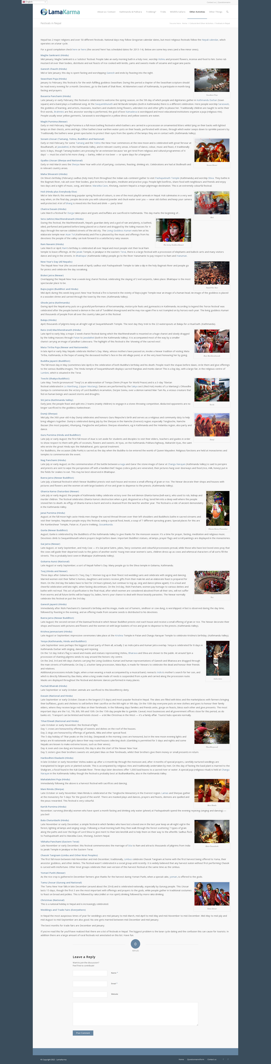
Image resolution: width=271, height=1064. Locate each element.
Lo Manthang (71, 386)
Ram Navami (48, 244)
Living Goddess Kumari (119, 230)
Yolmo (97, 142)
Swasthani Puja (49, 78)
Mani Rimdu (47, 789)
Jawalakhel (63, 146)
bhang (69, 203)
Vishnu (161, 59)
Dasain (44, 695)
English (28, 2)
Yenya (44, 641)
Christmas (46, 900)
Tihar (44, 721)
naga (122, 464)
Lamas (164, 793)
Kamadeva (131, 111)
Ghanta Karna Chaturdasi (55, 491)
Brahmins (59, 111)
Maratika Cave (100, 185)
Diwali (51, 721)
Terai (123, 251)
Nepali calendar (210, 39)
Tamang (80, 142)
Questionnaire (224, 2)
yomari (173, 876)
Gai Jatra (45, 543)
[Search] (227, 12)
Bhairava (133, 653)
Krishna (119, 635)
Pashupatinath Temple (167, 178)
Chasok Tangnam (51, 855)
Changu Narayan (176, 464)
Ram (64, 248)
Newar (62, 121)
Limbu (65, 855)
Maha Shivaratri (49, 174)
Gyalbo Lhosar (49, 160)
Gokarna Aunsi (49, 561)
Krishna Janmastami (52, 631)
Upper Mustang (88, 386)
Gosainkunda (106, 524)
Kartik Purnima (49, 806)
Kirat (84, 855)
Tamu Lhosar (48, 882)
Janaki (79, 251)
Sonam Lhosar (49, 138)
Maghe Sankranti (50, 55)
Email (114, 983)
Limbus (128, 859)
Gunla (44, 530)
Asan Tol (70, 234)
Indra (160, 672)
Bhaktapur (81, 255)
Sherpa (75, 164)
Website (114, 994)
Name (114, 972)
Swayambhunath (104, 104)
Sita (130, 845)
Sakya (134, 386)
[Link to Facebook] (223, 1059)
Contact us (211, 2)
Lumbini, (45, 372)
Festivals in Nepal (51, 23)
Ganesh (110, 72)
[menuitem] (106, 12)
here (74, 49)
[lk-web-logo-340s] (64, 12)
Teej (43, 571)
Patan (76, 337)
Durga (70, 212)
